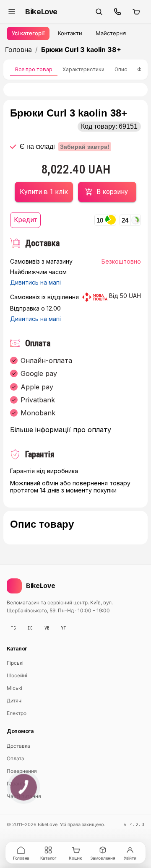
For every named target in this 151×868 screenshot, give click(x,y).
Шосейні (17, 675)
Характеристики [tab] (83, 69)
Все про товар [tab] (33, 69)
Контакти (70, 33)
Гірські (15, 663)
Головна (18, 49)
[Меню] (11, 11)
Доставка (18, 746)
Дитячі (15, 700)
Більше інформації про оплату (60, 430)
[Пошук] (99, 11)
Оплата (15, 758)
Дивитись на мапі (35, 282)
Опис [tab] (121, 69)
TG (13, 628)
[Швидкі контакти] (117, 11)
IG (30, 628)
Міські (14, 688)
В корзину (112, 192)
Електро (16, 713)
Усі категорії (28, 33)
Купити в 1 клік (44, 192)
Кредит (25, 220)
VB (46, 628)
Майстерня (111, 33)
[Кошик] (136, 11)
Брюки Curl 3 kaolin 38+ (81, 49)
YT (63, 628)
